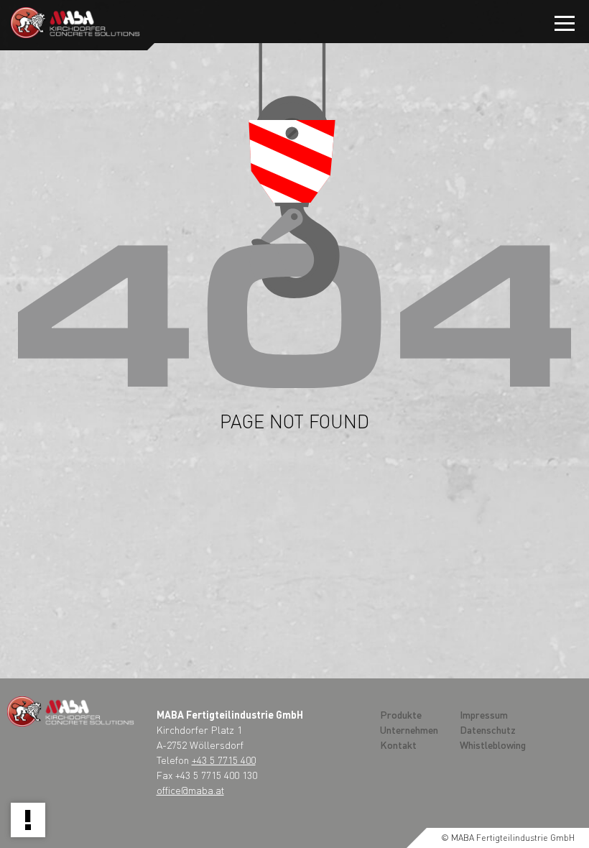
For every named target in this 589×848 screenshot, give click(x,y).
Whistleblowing (493, 744)
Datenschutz (488, 729)
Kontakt (398, 744)
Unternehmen (409, 729)
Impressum (484, 714)
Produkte (401, 714)
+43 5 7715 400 (224, 759)
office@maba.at (190, 789)
